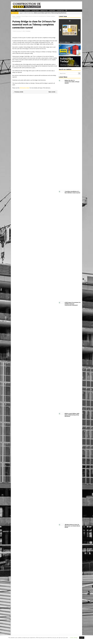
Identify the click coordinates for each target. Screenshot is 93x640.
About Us (19, 10)
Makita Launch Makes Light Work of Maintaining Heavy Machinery (72, 415)
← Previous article (18, 92)
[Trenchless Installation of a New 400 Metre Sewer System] (61, 298)
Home (13, 10)
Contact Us (60, 10)
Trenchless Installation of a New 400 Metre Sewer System (72, 192)
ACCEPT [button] (81, 637)
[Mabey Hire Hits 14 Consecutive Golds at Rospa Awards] (61, 187)
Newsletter (44, 10)
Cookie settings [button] (73, 637)
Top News (28, 31)
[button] (66, 10)
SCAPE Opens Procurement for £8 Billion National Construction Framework (73, 304)
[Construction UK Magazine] (27, 8)
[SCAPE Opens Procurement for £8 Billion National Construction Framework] (61, 409)
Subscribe (52, 10)
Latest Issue (35, 10)
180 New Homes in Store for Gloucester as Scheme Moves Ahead (72, 526)
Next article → (53, 92)
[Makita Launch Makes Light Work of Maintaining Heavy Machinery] (61, 520)
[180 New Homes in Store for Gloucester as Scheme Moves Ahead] (61, 632)
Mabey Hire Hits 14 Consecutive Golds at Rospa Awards (72, 82)
